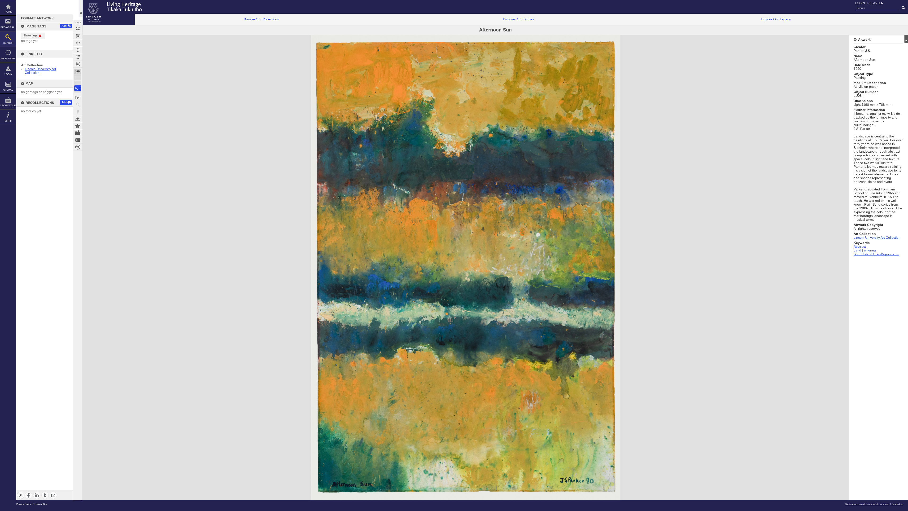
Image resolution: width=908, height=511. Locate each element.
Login (8, 74)
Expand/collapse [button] (906, 39)
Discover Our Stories (518, 19)
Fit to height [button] (78, 49)
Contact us (897, 504)
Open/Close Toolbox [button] (81, 8)
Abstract (860, 246)
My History (8, 58)
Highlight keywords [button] (78, 111)
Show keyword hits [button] (78, 104)
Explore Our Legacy (776, 19)
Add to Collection (78, 125)
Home (8, 11)
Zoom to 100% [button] (78, 64)
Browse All (8, 27)
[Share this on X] (20, 492)
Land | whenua (865, 250)
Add (64, 26)
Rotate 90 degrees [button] (78, 57)
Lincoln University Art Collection (877, 237)
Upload (8, 89)
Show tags (30, 35)
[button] (77, 88)
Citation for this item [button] (78, 147)
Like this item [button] (78, 133)
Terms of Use (40, 504)
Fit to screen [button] (78, 35)
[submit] (903, 8)
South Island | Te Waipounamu (876, 254)
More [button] (8, 121)
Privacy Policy (23, 504)
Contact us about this (78, 140)
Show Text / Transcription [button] (78, 97)
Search (8, 43)
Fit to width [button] (78, 42)
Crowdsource (8, 105)
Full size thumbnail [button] (78, 28)
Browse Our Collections (261, 19)
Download (78, 118)
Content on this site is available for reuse (867, 504)
